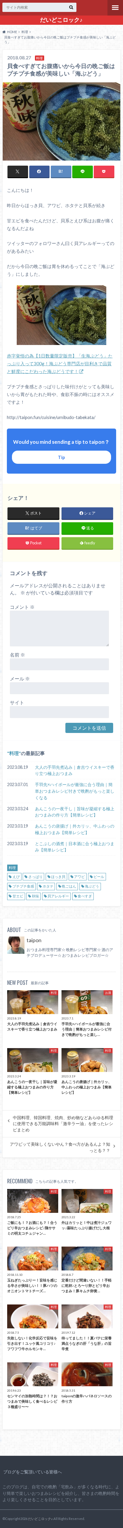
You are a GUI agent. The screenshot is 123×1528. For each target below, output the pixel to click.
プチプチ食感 (23, 886)
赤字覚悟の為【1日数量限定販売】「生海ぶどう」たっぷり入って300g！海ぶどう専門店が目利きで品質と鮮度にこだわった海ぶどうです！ (60, 363)
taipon (34, 940)
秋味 (35, 896)
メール (20, 678)
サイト (17, 702)
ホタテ (48, 886)
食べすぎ (85, 896)
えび (16, 876)
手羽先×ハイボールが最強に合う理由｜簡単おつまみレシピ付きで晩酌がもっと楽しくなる (74, 791)
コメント (22, 607)
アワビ (79, 876)
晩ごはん (69, 886)
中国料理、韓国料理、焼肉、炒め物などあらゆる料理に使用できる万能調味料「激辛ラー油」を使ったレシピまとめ (63, 1123)
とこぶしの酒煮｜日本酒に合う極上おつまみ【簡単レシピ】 (74, 847)
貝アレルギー (58, 896)
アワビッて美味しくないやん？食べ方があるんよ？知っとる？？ (60, 1147)
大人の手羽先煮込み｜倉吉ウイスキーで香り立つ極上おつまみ (74, 770)
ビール (98, 876)
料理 (14, 753)
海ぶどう (92, 886)
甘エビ (18, 896)
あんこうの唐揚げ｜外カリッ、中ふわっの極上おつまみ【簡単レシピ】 (74, 829)
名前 (17, 654)
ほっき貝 (58, 876)
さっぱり (35, 876)
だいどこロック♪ (61, 19)
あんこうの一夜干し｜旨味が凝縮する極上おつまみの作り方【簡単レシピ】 (74, 812)
